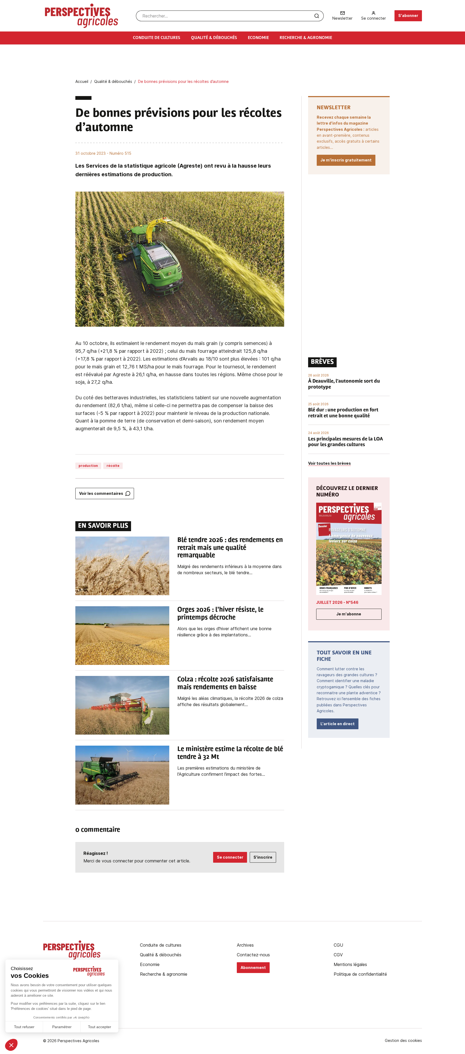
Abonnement (253, 967)
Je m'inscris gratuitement (346, 160)
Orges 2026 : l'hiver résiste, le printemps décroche (220, 614)
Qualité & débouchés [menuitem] (214, 38)
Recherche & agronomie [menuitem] (306, 38)
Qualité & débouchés (160, 955)
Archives (245, 945)
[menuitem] (342, 15)
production (88, 466)
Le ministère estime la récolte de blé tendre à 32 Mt (230, 753)
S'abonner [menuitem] (408, 15)
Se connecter (230, 857)
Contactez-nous (253, 955)
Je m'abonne (348, 614)
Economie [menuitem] (258, 38)
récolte (113, 466)
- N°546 (337, 602)
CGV (338, 955)
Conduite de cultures (160, 945)
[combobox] (230, 15)
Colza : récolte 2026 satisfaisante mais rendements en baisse (225, 683)
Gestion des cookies (403, 1040)
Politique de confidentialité (360, 974)
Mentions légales (350, 964)
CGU (338, 945)
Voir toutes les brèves (329, 463)
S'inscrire (262, 857)
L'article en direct (337, 723)
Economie (150, 964)
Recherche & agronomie (163, 974)
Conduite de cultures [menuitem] (156, 38)
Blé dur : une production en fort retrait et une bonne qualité (343, 413)
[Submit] (317, 15)
